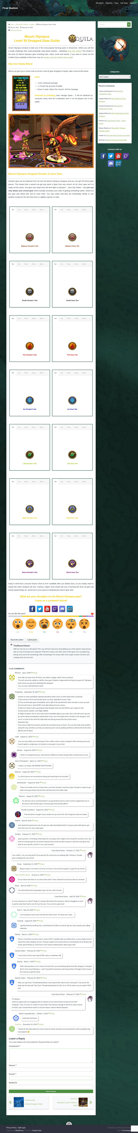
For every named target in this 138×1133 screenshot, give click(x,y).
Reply (35, 673)
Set (13, 209)
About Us (133, 3)
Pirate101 (109, 3)
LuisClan (18, 1024)
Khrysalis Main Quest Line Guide (118, 135)
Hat (19, 209)
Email (12, 1074)
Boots (34, 209)
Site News (124, 3)
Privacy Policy (11, 1128)
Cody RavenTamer (16, 30)
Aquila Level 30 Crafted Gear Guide (58, 57)
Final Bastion (10, 8)
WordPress (19, 1130)
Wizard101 (100, 3)
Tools (116, 3)
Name (13, 1065)
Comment (15, 1046)
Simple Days (36, 1130)
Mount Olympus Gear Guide (117, 140)
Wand (41, 209)
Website (13, 1082)
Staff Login (22, 1128)
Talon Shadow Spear (22, 875)
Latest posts (32, 640)
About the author (16, 640)
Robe (26, 209)
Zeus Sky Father (74, 51)
